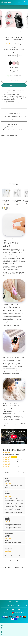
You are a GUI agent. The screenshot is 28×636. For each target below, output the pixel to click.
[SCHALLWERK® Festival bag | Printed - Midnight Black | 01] (7, 208)
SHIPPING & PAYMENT (13, 609)
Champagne (17, 63)
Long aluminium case (10, 55)
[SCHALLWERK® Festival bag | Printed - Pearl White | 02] (9, 208)
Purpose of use (14, 110)
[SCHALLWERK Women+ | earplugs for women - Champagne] (5, 170)
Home (13, 34)
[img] (14, 483)
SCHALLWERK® (13, 601)
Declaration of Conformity (14, 116)
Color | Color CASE (14, 60)
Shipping (12, 49)
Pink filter (15, 70)
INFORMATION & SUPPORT (13, 605)
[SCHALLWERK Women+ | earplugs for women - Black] (2, 170)
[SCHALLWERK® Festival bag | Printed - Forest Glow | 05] (4, 208)
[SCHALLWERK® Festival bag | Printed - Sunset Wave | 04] (2, 208)
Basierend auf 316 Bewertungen (11, 454)
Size (14, 52)
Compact (21, 55)
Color (14, 67)
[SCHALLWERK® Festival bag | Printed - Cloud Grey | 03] (6, 209)
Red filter (12, 70)
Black (10, 63)
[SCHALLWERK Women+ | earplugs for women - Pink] (4, 170)
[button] (9, 44)
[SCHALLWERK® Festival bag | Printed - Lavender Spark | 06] (6, 208)
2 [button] (10, 560)
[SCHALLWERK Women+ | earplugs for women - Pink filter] (4, 172)
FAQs (14, 119)
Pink (14, 63)
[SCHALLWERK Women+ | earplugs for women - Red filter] (2, 172)
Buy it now (14, 85)
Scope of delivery (14, 113)
